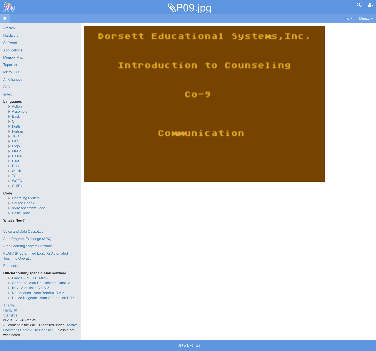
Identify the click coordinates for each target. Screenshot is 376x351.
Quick (16, 170)
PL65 (16, 165)
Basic (16, 116)
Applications (12, 50)
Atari (9, 6)
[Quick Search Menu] (359, 5)
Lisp (15, 140)
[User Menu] (370, 5)
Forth (16, 126)
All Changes (12, 79)
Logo (16, 145)
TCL (15, 175)
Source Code (22, 202)
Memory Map (13, 57)
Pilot (15, 160)
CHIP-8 (17, 185)
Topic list (10, 64)
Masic (16, 150)
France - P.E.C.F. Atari (29, 277)
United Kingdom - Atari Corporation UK (42, 297)
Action (17, 106)
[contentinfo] (348, 18)
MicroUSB (11, 71)
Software (10, 42)
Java (15, 135)
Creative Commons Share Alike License (40, 327)
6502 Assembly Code (28, 207)
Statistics (10, 315)
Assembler (20, 111)
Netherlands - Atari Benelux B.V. (37, 292)
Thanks (9, 305)
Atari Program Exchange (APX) (27, 238)
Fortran (17, 131)
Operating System (26, 197)
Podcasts (10, 265)
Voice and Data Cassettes (23, 231)
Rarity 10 (10, 310)
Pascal (17, 155)
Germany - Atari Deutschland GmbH (39, 282)
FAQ (6, 86)
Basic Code (21, 212)
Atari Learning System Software (27, 245)
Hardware (10, 35)
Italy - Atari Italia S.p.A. (29, 287)
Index (7, 94)
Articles (9, 27)
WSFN (17, 180)
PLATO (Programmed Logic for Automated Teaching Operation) (35, 256)
